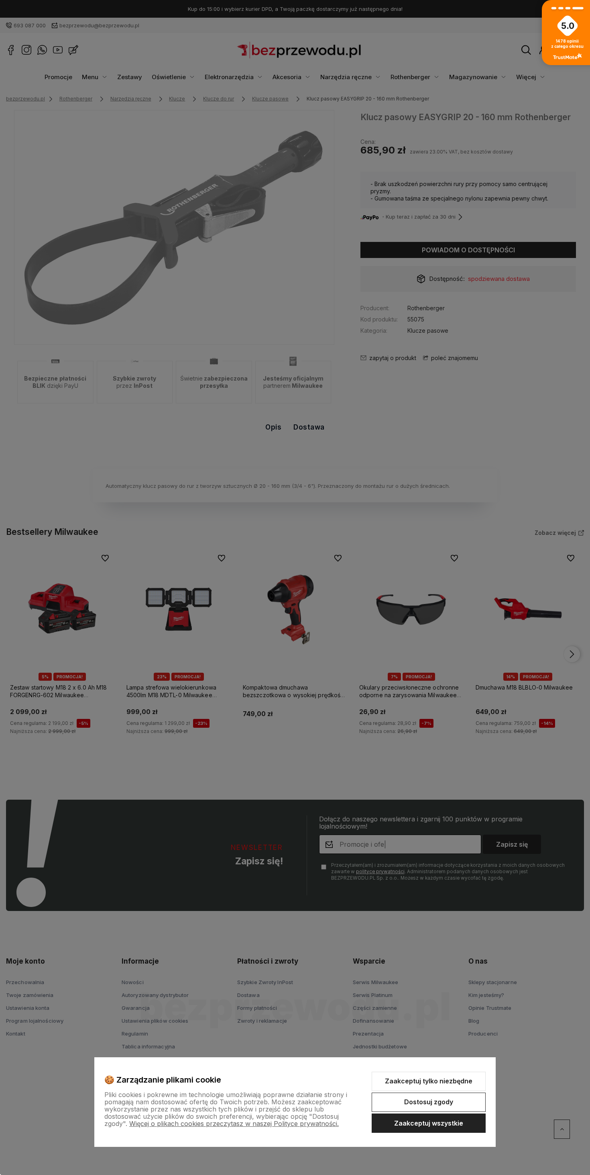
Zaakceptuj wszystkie (428, 1123)
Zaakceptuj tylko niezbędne (428, 1081)
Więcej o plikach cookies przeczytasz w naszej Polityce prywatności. (234, 1124)
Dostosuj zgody (428, 1102)
